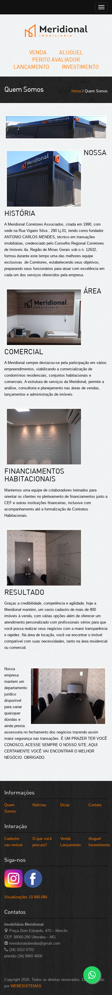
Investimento (80, 66)
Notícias (39, 805)
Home (76, 91)
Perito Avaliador (56, 59)
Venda (38, 52)
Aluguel (71, 52)
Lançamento (31, 66)
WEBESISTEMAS (26, 986)
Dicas (65, 805)
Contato (94, 805)
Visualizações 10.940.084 (25, 897)
